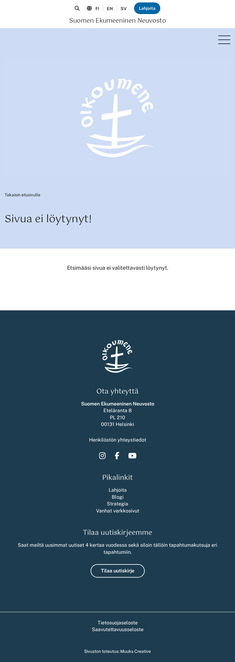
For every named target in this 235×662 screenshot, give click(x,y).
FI (97, 8)
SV (124, 8)
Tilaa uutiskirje (117, 571)
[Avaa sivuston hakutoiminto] (77, 8)
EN (110, 8)
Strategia (117, 504)
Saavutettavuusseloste (118, 629)
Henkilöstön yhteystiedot (117, 440)
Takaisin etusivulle (22, 194)
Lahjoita (147, 8)
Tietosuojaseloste (118, 623)
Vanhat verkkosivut (117, 511)
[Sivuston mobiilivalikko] (224, 39)
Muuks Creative (135, 651)
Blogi (118, 497)
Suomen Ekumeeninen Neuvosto (117, 21)
